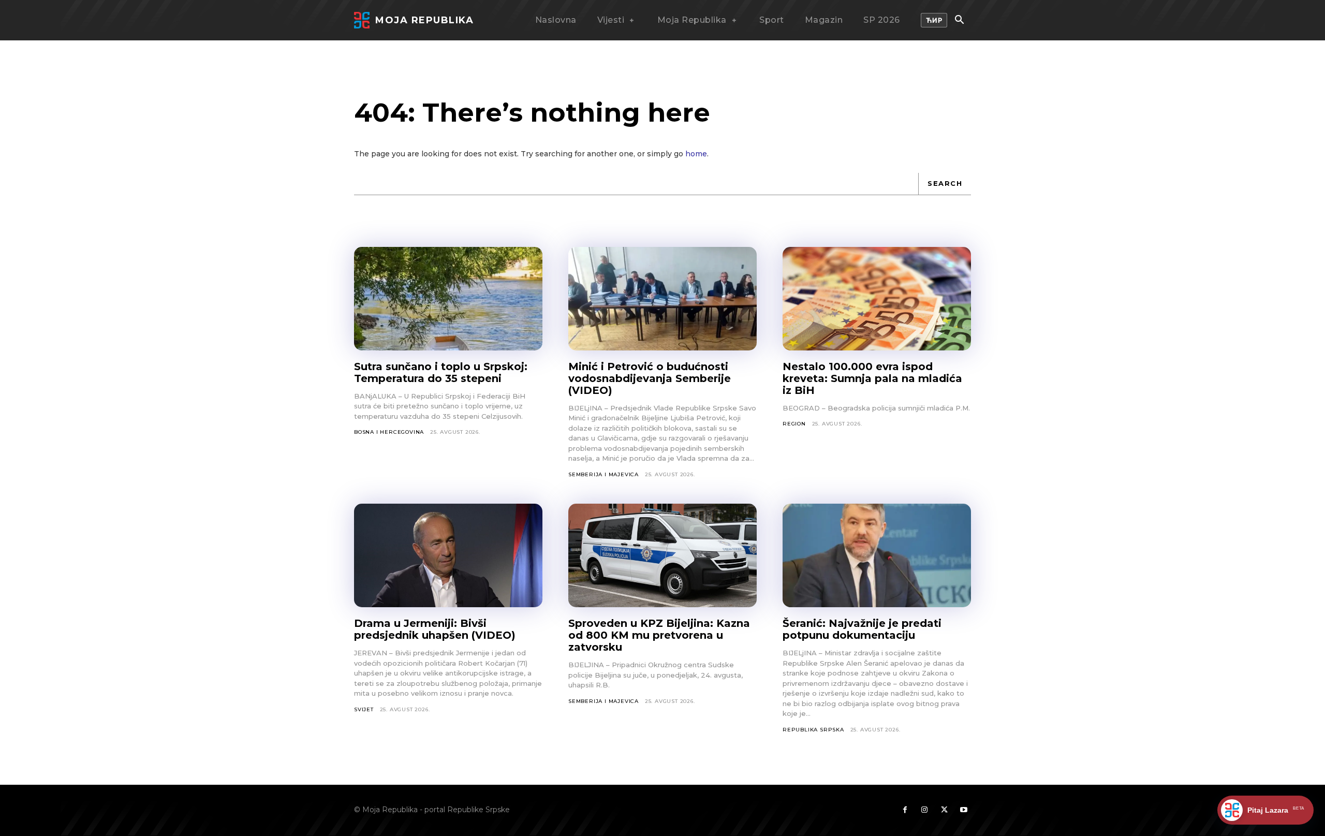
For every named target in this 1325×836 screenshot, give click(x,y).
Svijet (364, 709)
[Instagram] (924, 810)
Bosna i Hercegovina (389, 432)
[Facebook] (904, 810)
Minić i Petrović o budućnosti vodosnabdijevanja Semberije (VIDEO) (649, 378)
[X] (944, 810)
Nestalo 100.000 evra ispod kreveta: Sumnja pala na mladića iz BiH (872, 378)
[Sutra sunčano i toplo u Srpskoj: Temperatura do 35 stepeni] (448, 298)
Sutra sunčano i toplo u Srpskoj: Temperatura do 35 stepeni (440, 372)
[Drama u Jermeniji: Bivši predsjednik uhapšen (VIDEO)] (448, 555)
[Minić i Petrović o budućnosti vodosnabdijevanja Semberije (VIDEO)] (662, 298)
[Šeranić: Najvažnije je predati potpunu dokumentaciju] (877, 555)
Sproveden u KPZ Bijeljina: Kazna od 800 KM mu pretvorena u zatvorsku (659, 635)
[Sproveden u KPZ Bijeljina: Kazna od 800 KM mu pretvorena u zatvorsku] (662, 555)
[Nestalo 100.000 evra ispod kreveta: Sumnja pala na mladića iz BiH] (877, 298)
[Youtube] (963, 810)
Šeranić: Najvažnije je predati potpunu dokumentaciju (862, 629)
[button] (959, 21)
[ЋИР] (934, 20)
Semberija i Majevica (603, 474)
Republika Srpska (813, 729)
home (696, 153)
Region (794, 423)
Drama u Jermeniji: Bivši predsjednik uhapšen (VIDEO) (435, 629)
